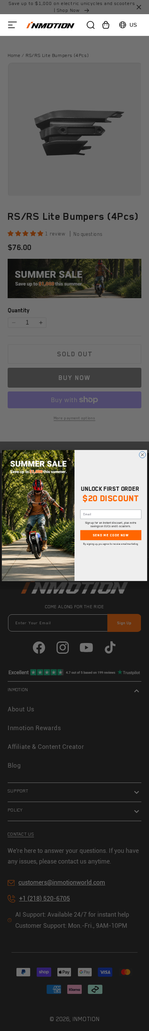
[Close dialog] (142, 454)
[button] (12, 25)
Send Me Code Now (111, 535)
